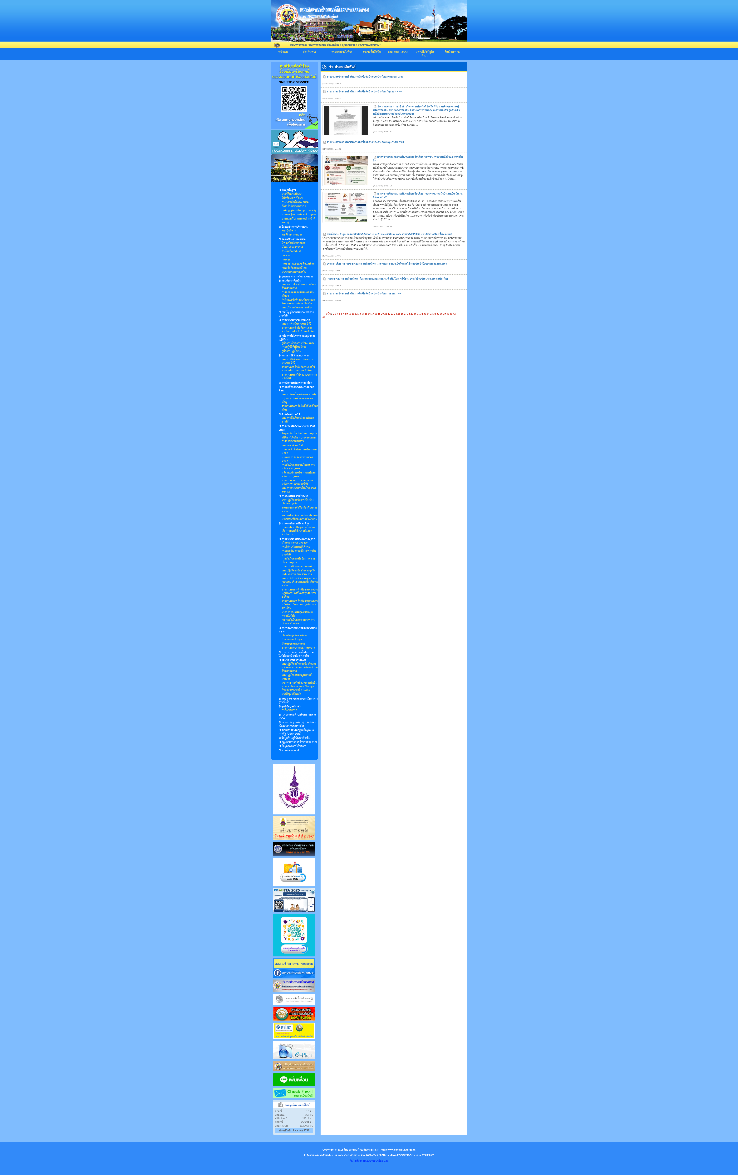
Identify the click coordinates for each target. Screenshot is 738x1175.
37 (438, 313)
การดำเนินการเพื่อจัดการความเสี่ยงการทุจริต (298, 560)
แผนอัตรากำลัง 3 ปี (292, 445)
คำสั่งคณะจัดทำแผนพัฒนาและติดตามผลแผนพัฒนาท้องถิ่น (298, 301)
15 (366, 313)
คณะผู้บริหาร (289, 230)
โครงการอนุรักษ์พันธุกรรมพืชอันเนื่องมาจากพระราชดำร (297, 724)
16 (369, 313)
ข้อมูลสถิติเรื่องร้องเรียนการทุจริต (299, 433)
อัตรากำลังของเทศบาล (294, 206)
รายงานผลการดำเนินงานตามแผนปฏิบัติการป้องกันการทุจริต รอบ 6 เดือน (300, 593)
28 (409, 313)
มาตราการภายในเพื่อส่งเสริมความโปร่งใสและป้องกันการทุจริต (298, 654)
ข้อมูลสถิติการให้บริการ (294, 746)
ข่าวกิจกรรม (310, 52)
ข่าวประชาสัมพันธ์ (342, 52)
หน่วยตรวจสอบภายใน (294, 272)
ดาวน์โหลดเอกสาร (292, 750)
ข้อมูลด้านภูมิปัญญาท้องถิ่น (296, 737)
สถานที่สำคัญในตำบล (425, 54)
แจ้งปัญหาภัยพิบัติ (291, 694)
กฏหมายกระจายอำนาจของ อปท (299, 742)
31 (418, 313)
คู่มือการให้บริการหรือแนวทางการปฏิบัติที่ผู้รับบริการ (298, 345)
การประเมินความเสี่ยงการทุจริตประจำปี (299, 553)
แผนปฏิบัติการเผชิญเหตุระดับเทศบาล (297, 677)
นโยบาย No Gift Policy (295, 542)
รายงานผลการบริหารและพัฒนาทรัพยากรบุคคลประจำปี (299, 482)
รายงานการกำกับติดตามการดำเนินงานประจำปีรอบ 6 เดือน (298, 329)
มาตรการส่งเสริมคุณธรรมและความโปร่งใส (297, 614)
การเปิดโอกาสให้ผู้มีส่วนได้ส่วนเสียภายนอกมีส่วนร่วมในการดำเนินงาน (298, 531)
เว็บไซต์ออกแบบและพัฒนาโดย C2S (369, 1160)
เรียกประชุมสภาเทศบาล (295, 635)
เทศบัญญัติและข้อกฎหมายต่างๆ (299, 210)
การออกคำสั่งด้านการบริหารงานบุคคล (299, 451)
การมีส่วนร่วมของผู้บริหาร (296, 547)
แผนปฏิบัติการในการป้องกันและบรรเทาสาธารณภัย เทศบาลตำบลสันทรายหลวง (300, 667)
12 (356, 313)
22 (389, 313)
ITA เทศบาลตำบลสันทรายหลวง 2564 (297, 716)
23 (392, 313)
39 (444, 313)
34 (428, 313)
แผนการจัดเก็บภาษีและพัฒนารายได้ (298, 420)
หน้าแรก (283, 52)
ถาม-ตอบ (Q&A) (398, 52)
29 (412, 313)
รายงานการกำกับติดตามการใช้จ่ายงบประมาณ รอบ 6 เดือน (298, 369)
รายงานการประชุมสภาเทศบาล (298, 647)
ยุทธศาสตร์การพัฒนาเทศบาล (297, 276)
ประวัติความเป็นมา (292, 193)
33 (425, 313)
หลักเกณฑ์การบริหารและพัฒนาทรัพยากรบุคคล (299, 474)
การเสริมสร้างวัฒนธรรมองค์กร (298, 566)
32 (422, 313)
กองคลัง (286, 255)
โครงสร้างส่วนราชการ (293, 243)
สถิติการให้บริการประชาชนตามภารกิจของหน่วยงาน (299, 439)
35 (431, 313)
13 (360, 313)
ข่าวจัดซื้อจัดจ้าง (372, 52)
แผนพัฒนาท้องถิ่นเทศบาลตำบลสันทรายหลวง (299, 286)
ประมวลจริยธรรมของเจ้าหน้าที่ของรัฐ (298, 220)
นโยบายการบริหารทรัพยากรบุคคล (297, 459)
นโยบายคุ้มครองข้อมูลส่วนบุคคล (299, 214)
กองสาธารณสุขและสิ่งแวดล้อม (298, 263)
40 (448, 313)
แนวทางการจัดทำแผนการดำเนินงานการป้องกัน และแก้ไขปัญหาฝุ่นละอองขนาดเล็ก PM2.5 (299, 686)
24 (395, 313)
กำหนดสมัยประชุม (292, 639)
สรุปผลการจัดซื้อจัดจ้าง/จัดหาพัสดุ (298, 400)
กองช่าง (286, 259)
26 (402, 313)
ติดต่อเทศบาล (452, 52)
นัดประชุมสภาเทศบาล (294, 643)
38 (441, 313)
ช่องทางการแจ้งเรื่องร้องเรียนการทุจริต (299, 509)
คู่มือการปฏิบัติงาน (291, 351)
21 (386, 313)
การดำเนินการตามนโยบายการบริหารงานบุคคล (298, 467)
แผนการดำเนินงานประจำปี (296, 323)
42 (454, 313)
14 (363, 313)
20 (382, 313)
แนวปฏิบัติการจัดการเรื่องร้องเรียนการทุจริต (297, 502)
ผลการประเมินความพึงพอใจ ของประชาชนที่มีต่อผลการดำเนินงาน (299, 517)
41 (451, 313)
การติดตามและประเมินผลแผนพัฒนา (298, 294)
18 (376, 313)
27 (405, 313)
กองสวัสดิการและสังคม (294, 268)
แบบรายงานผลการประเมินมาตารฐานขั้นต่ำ (298, 700)
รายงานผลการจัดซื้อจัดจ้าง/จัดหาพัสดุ (300, 408)
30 (415, 313)
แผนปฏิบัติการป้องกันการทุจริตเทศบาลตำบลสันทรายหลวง (298, 572)
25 (399, 313)
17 (373, 313)
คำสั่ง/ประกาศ (289, 710)
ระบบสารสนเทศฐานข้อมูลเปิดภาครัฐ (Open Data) (296, 732)
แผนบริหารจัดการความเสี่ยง (297, 307)
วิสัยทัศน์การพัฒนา (292, 197)
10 (350, 313)
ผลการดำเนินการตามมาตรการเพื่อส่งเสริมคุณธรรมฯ (298, 621)
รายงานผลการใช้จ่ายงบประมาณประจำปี (299, 376)
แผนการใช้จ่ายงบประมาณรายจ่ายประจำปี (298, 361)
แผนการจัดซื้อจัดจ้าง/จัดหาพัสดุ (299, 394)
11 (353, 313)
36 (435, 313)
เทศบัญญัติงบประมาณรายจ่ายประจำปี (296, 314)
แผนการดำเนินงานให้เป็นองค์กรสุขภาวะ (299, 490)
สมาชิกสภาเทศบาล (292, 234)
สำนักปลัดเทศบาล (291, 251)
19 (379, 313)
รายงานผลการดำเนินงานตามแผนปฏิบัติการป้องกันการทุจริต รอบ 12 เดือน (300, 605)
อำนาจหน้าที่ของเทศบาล (295, 202)
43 (323, 317)
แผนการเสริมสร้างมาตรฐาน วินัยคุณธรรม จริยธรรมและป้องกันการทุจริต (300, 582)
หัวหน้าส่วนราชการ (292, 247)
